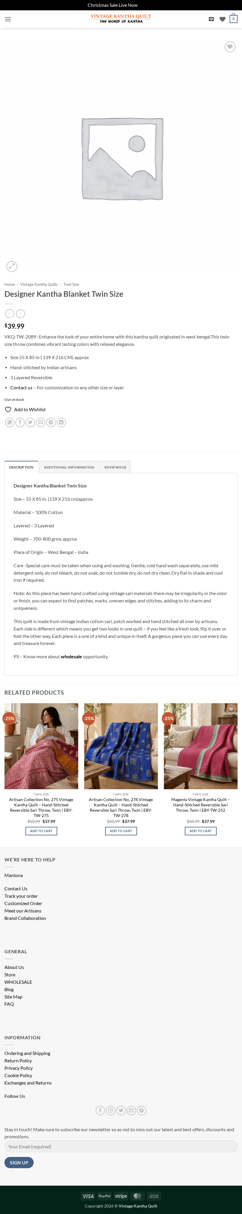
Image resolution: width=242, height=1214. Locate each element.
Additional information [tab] (69, 467)
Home (9, 284)
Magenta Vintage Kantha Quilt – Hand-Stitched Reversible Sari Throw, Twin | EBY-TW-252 (200, 805)
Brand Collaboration (25, 918)
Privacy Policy (18, 1068)
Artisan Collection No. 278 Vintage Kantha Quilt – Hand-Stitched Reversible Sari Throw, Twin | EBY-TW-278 (121, 807)
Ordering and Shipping (27, 1053)
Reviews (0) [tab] (115, 467)
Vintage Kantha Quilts (39, 284)
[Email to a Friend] (40, 422)
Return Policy (18, 1060)
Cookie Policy (18, 1075)
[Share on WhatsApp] (9, 422)
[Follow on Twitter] (121, 1110)
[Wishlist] (222, 19)
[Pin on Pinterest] (51, 422)
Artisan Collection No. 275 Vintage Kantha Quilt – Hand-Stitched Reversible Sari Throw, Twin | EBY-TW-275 (41, 807)
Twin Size (71, 284)
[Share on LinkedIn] (61, 422)
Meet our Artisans (22, 910)
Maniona (13, 875)
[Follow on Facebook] (100, 1110)
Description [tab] (21, 467)
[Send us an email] (131, 1110)
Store (9, 974)
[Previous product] (20, 313)
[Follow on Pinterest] (141, 1110)
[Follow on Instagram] (110, 1110)
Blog (9, 989)
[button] (8, 19)
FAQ (9, 1003)
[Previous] (4, 774)
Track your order (21, 896)
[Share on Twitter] (30, 422)
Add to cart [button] (41, 831)
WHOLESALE (18, 982)
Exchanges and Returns (28, 1082)
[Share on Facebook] (20, 422)
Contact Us (15, 888)
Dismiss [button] (146, 5)
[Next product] (9, 313)
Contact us (21, 387)
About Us (14, 967)
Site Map (13, 996)
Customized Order (23, 903)
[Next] (237, 774)
